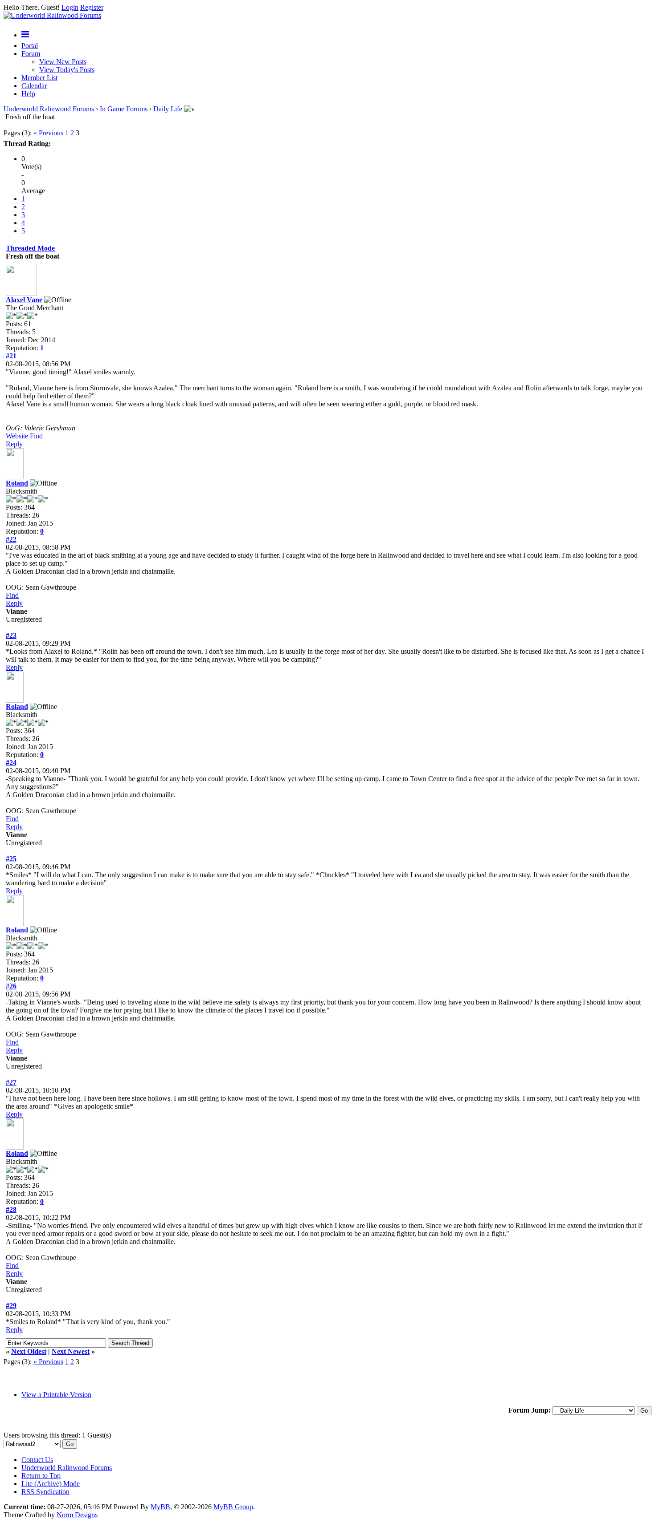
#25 (11, 859)
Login (69, 7)
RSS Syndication (45, 1491)
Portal (29, 45)
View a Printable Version (56, 1394)
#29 (11, 1305)
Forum (30, 53)
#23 (11, 635)
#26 (11, 986)
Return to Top (41, 1475)
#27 (11, 1082)
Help (28, 93)
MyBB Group (233, 1507)
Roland (17, 483)
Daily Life (167, 109)
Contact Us (37, 1459)
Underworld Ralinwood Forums (49, 109)
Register (91, 7)
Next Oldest (28, 1351)
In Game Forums (123, 109)
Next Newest (71, 1351)
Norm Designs (77, 1515)
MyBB (160, 1507)
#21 (11, 356)
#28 (11, 1209)
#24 (11, 762)
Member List (39, 77)
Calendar (34, 85)
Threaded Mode (30, 248)
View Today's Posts (66, 69)
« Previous (48, 133)
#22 (11, 539)
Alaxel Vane (24, 300)
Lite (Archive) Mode (50, 1483)
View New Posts (62, 61)
